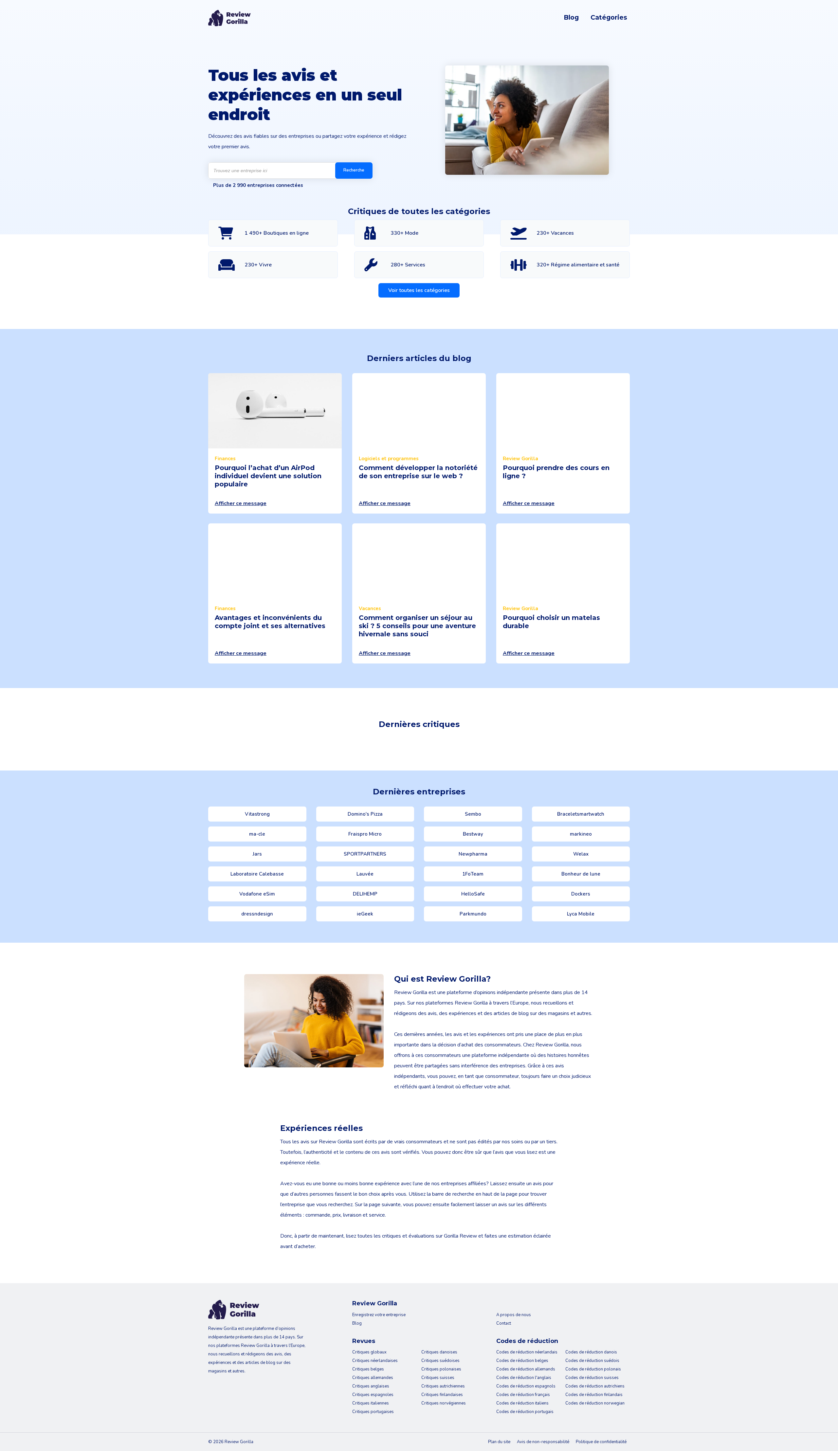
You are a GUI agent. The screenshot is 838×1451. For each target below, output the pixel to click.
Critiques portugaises (373, 1412)
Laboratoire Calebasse (257, 874)
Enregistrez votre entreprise (379, 1315)
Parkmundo (473, 914)
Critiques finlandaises (442, 1395)
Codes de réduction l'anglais (523, 1378)
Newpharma (473, 854)
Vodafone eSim (257, 894)
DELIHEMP (365, 894)
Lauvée (364, 874)
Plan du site (499, 1442)
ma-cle (257, 834)
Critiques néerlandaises (375, 1361)
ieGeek (365, 914)
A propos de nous (513, 1315)
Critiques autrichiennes (443, 1386)
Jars (257, 854)
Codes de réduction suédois (592, 1361)
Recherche (353, 170)
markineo (581, 834)
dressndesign (257, 914)
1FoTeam (472, 874)
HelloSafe (473, 894)
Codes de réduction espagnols (526, 1386)
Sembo (473, 814)
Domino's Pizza (365, 814)
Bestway (473, 834)
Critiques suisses (437, 1378)
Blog (571, 17)
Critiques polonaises (441, 1369)
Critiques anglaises (370, 1386)
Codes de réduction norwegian (595, 1403)
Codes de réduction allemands (525, 1369)
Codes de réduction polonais (593, 1369)
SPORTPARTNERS (365, 854)
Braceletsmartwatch (580, 814)
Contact (503, 1323)
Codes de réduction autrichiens (595, 1386)
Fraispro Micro (365, 834)
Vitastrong (257, 814)
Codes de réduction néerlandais (526, 1352)
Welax (581, 854)
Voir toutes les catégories (419, 290)
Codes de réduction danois (591, 1352)
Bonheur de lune (580, 874)
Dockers (580, 894)
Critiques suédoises (440, 1361)
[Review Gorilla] (229, 18)
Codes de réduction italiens (522, 1403)
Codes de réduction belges (522, 1361)
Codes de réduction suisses (592, 1378)
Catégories (609, 17)
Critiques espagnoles (372, 1395)
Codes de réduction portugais (525, 1412)
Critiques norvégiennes (443, 1403)
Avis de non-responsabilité (543, 1442)
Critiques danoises (439, 1352)
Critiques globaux (369, 1352)
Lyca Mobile (580, 914)
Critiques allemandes (372, 1378)
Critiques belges (368, 1369)
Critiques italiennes (370, 1403)
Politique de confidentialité (601, 1442)
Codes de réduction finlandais (594, 1395)
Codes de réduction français (523, 1395)
